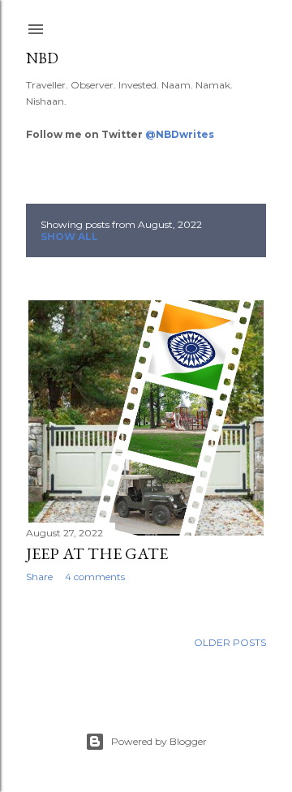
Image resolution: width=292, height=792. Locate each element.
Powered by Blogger (159, 741)
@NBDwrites (179, 134)
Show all (69, 236)
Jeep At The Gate (97, 553)
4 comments (95, 576)
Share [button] (39, 576)
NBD (42, 58)
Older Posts (230, 642)
